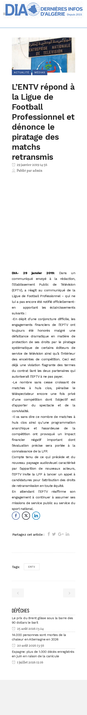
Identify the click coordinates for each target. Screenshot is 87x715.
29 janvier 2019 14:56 (31, 165)
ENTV (31, 566)
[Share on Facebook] (49, 534)
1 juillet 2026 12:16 (29, 662)
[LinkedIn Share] (36, 516)
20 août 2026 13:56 (30, 645)
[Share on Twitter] (54, 534)
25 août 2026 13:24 (30, 629)
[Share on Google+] (61, 534)
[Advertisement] (43, 222)
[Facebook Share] (16, 516)
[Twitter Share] (26, 516)
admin (37, 170)
